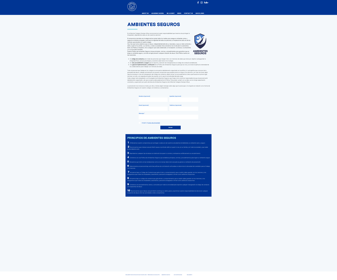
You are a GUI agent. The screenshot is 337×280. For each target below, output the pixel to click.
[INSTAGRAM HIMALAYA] (201, 2)
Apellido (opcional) (175, 96)
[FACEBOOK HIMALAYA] (198, 2)
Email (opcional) (144, 105)
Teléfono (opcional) (175, 105)
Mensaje (141, 113)
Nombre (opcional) (144, 96)
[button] (145, 13)
